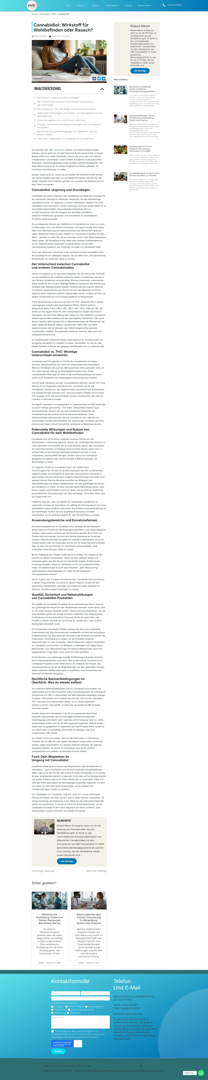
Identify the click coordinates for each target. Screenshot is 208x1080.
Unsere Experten (112, 5)
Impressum (70, 1066)
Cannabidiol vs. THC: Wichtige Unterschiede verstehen (66, 109)
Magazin (95, 5)
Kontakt (128, 5)
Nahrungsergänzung (82, 1009)
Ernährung (60, 1012)
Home (34, 14)
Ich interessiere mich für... (65, 1003)
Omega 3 (59, 1006)
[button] (94, 78)
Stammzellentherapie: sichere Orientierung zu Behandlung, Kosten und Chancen (88, 919)
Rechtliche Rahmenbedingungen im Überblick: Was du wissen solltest (67, 133)
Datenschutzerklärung (54, 1066)
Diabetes (75, 1012)
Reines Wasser (76, 1006)
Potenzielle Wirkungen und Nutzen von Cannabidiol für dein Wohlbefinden (70, 114)
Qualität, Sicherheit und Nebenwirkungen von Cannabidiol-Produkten (69, 126)
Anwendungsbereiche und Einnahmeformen (61, 120)
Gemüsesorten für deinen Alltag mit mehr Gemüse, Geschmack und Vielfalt (140, 148)
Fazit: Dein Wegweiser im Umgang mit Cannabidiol (65, 138)
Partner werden (144, 5)
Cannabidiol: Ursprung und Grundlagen (57, 97)
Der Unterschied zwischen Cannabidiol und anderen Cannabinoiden (65, 103)
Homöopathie (95, 1006)
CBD (54, 14)
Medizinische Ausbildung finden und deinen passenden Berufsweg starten (49, 919)
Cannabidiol (59, 150)
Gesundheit (44, 14)
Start (69, 5)
